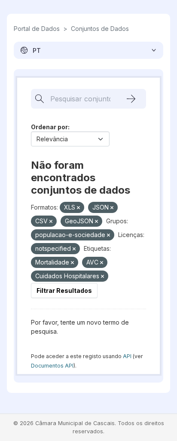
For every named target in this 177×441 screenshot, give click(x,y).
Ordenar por (49, 127)
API (127, 356)
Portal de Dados (37, 28)
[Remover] (78, 208)
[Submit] (131, 98)
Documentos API (52, 365)
